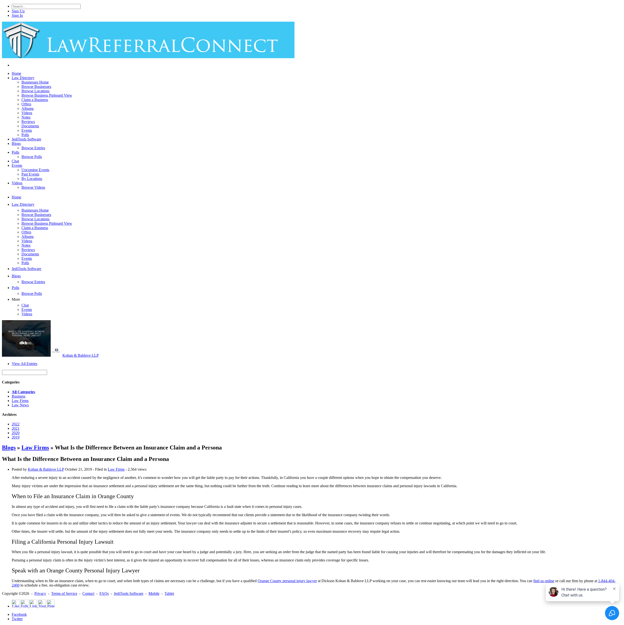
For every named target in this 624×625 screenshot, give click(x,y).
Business (18, 396)
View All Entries (24, 364)
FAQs (104, 593)
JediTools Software (128, 593)
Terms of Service (64, 593)
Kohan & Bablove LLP (80, 355)
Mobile (153, 593)
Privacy (40, 593)
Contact (88, 593)
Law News (20, 405)
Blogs (9, 447)
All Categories (23, 392)
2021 (16, 428)
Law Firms (20, 401)
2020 (16, 433)
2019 (16, 437)
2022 (16, 424)
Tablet (169, 593)
